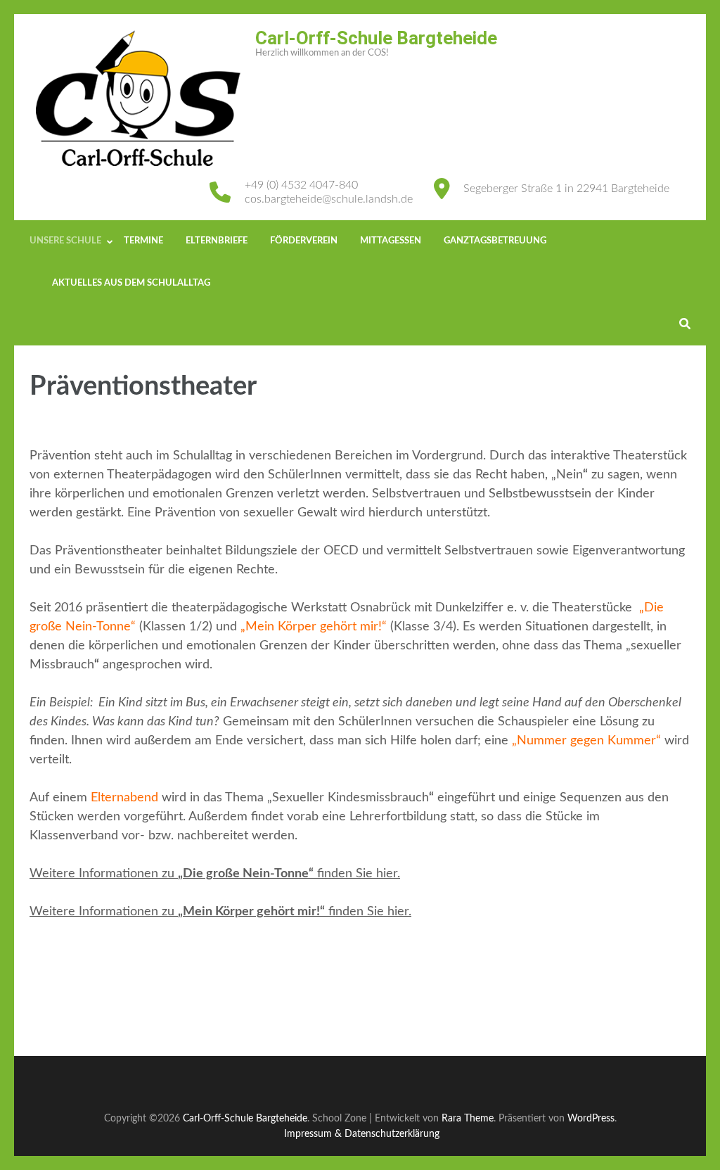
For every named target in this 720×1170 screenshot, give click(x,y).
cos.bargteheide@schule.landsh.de (329, 199)
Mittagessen (390, 241)
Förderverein (304, 241)
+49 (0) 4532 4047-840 (301, 185)
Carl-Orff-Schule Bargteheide (376, 38)
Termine (143, 241)
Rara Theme (468, 1118)
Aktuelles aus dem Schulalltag (131, 283)
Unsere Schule (65, 241)
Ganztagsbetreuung (495, 241)
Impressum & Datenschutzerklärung (361, 1133)
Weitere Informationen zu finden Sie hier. (215, 873)
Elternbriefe (217, 241)
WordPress (591, 1118)
